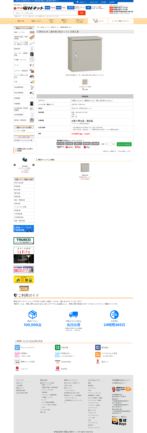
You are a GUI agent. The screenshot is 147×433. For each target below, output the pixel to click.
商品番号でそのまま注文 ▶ (23, 140)
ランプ (44, 400)
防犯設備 (17, 210)
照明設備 (17, 196)
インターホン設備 (20, 207)
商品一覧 (20, 21)
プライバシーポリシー (70, 398)
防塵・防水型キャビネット (104, 100)
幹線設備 (17, 186)
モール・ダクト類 (47, 390)
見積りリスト (20, 388)
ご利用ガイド (83, 2)
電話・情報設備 (19, 200)
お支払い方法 (94, 2)
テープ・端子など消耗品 (49, 405)
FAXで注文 (51, 21)
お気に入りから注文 (80, 21)
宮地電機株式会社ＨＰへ (119, 383)
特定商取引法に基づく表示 (72, 393)
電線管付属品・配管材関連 (50, 387)
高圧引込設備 (18, 183)
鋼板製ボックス (55, 27)
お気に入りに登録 (86, 86)
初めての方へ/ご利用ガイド (72, 383)
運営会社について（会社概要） (73, 395)
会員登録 (111, 2)
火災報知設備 (18, 217)
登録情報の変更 (20, 390)
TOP (38, 27)
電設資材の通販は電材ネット (74, 432)
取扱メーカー (36, 21)
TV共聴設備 (18, 214)
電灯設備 (17, 193)
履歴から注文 (64, 21)
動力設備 (17, 189)
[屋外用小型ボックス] (85, 56)
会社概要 (103, 2)
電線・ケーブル (46, 385)
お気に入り (19, 383)
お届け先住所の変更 (22, 393)
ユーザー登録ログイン (121, 21)
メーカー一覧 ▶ (19, 131)
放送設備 (17, 203)
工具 (43, 407)
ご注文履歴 (19, 385)
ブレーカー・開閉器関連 (49, 395)
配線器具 (44, 392)
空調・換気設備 (19, 221)
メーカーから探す (45, 409)
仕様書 (86, 89)
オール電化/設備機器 (48, 402)
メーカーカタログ (69, 390)
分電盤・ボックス (45, 27)
